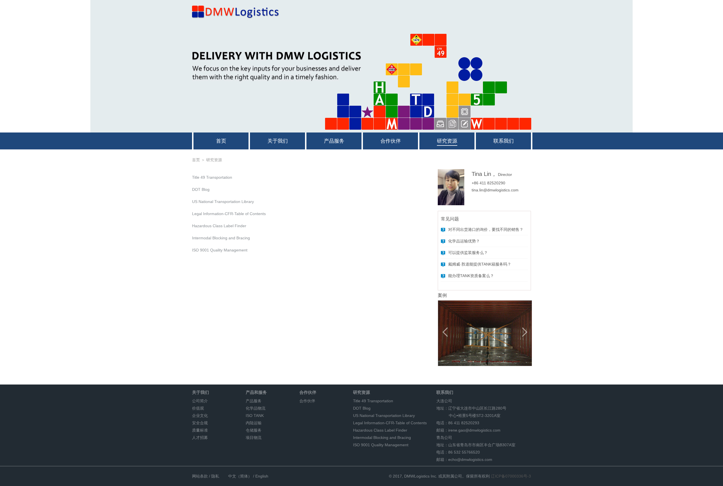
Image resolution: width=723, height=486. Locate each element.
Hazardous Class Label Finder (219, 226)
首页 (221, 141)
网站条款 (200, 476)
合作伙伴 (390, 141)
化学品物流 (255, 408)
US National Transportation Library (223, 201)
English (261, 476)
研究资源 (447, 141)
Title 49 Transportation (212, 177)
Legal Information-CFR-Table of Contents (229, 213)
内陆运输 (254, 423)
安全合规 (200, 423)
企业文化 (200, 415)
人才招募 (200, 437)
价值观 (198, 408)
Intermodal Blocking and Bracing (221, 238)
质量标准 (200, 430)
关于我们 (277, 141)
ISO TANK (255, 415)
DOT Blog (201, 189)
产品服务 (334, 141)
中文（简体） (240, 476)
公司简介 (200, 401)
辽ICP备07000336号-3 (511, 476)
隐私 (215, 476)
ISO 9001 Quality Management (219, 250)
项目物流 (254, 437)
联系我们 (503, 141)
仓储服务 (254, 430)
